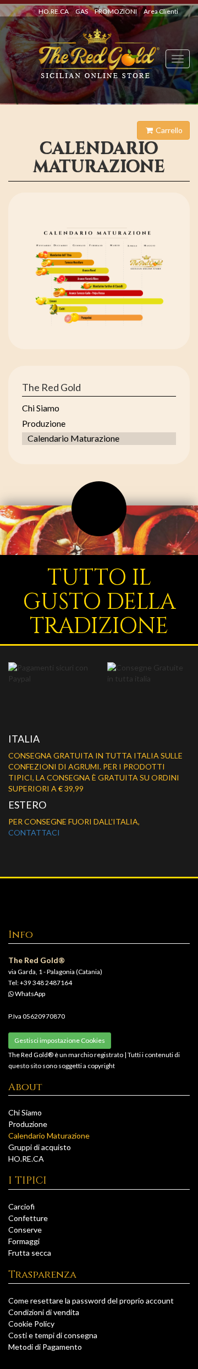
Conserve (25, 1229)
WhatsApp (29, 993)
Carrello (168, 130)
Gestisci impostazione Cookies (59, 1040)
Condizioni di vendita (43, 1312)
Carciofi (21, 1206)
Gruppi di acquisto (39, 1147)
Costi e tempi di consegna (52, 1335)
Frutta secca (29, 1252)
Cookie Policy (31, 1323)
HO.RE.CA (53, 11)
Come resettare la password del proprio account (91, 1300)
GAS (81, 11)
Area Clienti (161, 11)
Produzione (43, 423)
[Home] (99, 53)
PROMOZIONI (116, 11)
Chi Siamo (40, 408)
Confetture (28, 1218)
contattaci (34, 832)
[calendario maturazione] (99, 276)
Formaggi (24, 1241)
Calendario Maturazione (73, 438)
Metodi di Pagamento (45, 1346)
